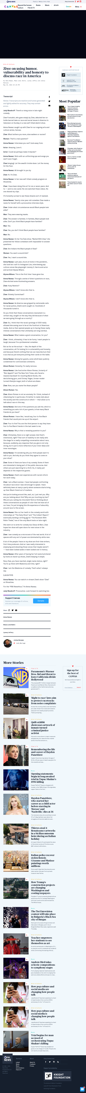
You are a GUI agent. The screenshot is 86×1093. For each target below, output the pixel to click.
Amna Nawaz (9, 80)
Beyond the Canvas (24, 5)
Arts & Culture (8, 64)
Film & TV (31, 8)
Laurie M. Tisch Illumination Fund (52, 1086)
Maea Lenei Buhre (20, 80)
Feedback (32, 1064)
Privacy (32, 1066)
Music (47, 5)
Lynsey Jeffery (32, 80)
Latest (18, 1062)
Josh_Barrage (20, 643)
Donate (68, 6)
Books (38, 5)
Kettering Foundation (49, 1088)
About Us (32, 1062)
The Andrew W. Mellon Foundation (53, 1083)
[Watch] (16, 677)
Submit (79, 687)
